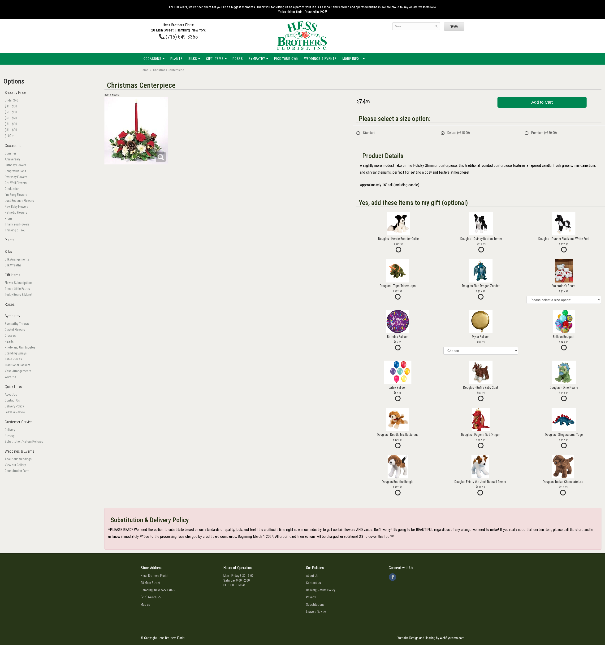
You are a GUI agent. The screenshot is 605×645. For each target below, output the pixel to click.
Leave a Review (15, 412)
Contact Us (12, 400)
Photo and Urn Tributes (20, 347)
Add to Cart (542, 102)
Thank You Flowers (17, 224)
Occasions (152, 59)
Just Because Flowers (19, 201)
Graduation (12, 189)
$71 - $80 (11, 124)
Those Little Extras (17, 289)
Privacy (9, 435)
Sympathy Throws (17, 324)
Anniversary (12, 159)
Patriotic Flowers (16, 212)
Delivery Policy (14, 406)
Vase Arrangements (18, 371)
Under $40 (11, 100)
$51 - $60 (11, 112)
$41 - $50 (11, 106)
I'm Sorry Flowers (16, 195)
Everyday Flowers (16, 177)
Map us (145, 604)
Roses (238, 59)
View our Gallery (15, 465)
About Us (11, 394)
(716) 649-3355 (181, 37)
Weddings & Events (320, 59)
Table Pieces (13, 359)
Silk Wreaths (13, 265)
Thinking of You (15, 230)
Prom (8, 218)
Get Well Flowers (16, 183)
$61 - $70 (11, 118)
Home (144, 70)
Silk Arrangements (17, 259)
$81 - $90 (11, 130)
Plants (176, 59)
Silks (192, 59)
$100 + (9, 136)
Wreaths (10, 377)
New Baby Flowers (16, 206)
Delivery (10, 430)
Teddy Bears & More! (18, 294)
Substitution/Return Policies (24, 441)
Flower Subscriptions (19, 283)
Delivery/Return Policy (320, 590)
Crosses (10, 335)
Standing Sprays (16, 353)
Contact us (313, 583)
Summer (10, 153)
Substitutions (315, 604)
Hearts (9, 341)
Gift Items (215, 59)
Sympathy (257, 59)
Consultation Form (17, 471)
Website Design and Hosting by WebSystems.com (431, 638)
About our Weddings (18, 459)
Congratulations (15, 171)
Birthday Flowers (15, 165)
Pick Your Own (286, 59)
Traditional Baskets (17, 365)
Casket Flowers (15, 329)
